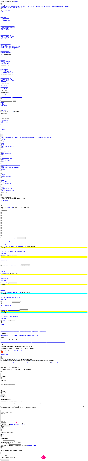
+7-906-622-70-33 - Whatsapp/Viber (27, 342)
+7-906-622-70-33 (4, 85)
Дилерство (42, 6)
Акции (2, 11)
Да (3, 434)
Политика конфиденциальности (62, 6)
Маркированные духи (5, 29)
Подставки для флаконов (6, 61)
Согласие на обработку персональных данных (61, 362)
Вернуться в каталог (5, 200)
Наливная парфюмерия (6, 20)
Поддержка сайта (4, 354)
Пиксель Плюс (9, 355)
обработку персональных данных (17, 424)
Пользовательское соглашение (33, 362)
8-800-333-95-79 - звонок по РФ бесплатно (10, 342)
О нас (16, 7)
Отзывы (53, 6)
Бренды (10, 7)
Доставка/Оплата (21, 6)
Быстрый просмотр (31, 246)
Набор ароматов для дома (6, 71)
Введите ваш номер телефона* (7, 442)
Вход (3, 10)
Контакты (20, 7)
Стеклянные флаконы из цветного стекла (10, 47)
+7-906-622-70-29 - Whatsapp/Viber (42, 342)
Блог (14, 7)
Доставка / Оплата (13, 335)
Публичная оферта (46, 362)
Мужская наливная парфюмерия (8, 27)
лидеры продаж (4, 105)
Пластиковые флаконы (6, 44)
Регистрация (7, 10)
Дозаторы (3, 60)
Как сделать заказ (4, 6)
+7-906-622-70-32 (4, 88)
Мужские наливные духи (6, 37)
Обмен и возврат (29, 6)
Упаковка (3, 57)
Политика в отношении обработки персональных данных (13, 362)
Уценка (2, 19)
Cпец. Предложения (5, 18)
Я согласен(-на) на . (13, 424)
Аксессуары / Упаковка (40, 331)
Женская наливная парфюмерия (7, 26)
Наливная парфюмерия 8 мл (7, 72)
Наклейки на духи (5, 62)
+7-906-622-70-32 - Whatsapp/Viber (57, 342)
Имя (2, 441)
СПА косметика (23, 331)
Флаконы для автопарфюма (6, 49)
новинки (2, 102)
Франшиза (3, 7)
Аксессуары (3, 58)
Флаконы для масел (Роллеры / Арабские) (10, 48)
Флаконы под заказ (5, 51)
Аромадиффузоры (4, 69)
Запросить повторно (5, 459)
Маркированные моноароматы (7, 36)
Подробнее (15, 1)
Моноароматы (4, 70)
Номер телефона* (5, 384)
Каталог (7, 7)
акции (2, 103)
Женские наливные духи (6, 35)
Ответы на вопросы (12, 6)
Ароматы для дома (5, 63)
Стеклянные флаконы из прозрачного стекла (10, 46)
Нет (1, 434)
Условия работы (4, 94)
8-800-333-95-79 (4, 81)
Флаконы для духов (5, 38)
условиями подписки (31, 393)
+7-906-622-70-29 (4, 87)
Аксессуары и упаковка (6, 52)
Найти (14, 100)
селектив (2, 104)
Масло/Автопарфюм (5, 28)
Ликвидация (3, 17)
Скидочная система (22, 335)
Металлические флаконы (6, 45)
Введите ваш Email (5, 443)
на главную (10, 207)
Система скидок (36, 6)
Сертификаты (48, 6)
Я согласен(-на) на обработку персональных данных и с (19, 393)
